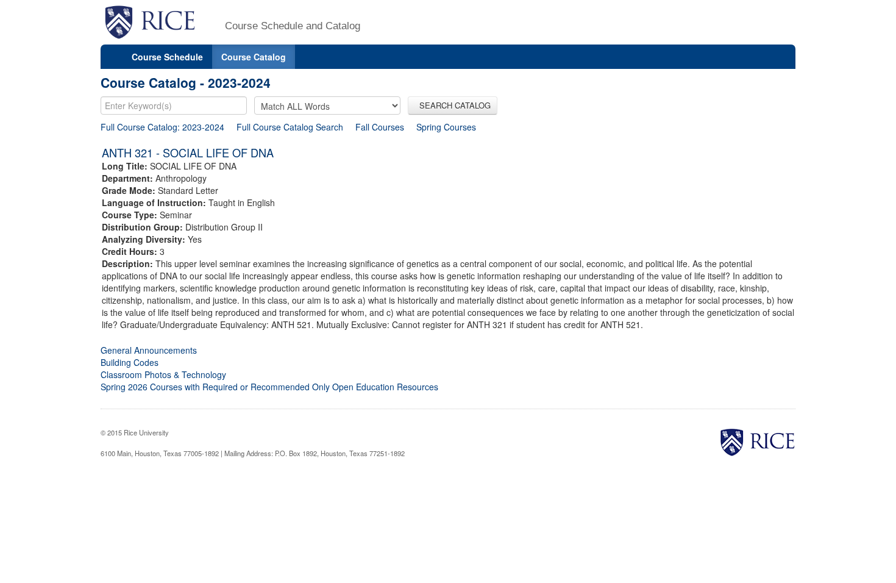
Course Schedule (167, 57)
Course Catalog (253, 57)
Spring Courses (446, 127)
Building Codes (129, 362)
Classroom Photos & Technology (163, 374)
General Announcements (149, 350)
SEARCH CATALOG (452, 105)
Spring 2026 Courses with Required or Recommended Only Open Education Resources (269, 387)
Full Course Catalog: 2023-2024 (162, 127)
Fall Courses (379, 127)
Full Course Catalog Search (289, 127)
